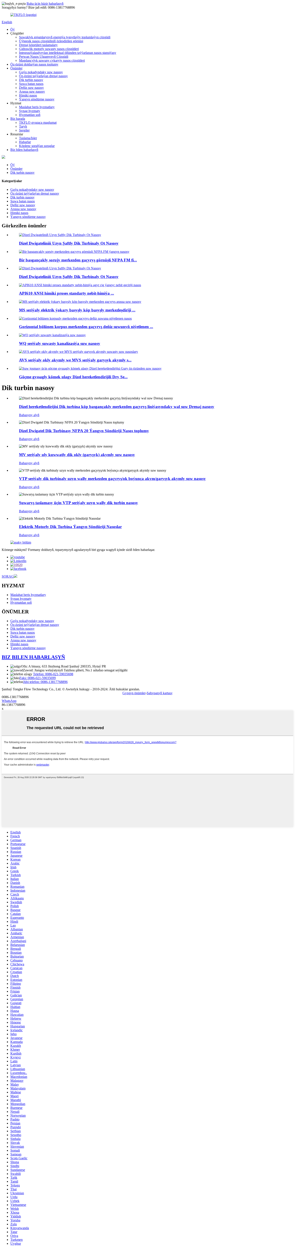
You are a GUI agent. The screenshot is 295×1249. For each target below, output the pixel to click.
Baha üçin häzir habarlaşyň (45, 3)
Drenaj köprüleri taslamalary (38, 45)
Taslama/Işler (28, 138)
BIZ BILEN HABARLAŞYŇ (33, 657)
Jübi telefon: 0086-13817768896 (45, 682)
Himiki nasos (28, 95)
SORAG (8, 576)
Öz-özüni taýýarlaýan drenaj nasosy (43, 76)
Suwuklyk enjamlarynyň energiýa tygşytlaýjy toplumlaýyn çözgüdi (64, 37)
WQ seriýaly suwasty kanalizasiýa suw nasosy (59, 343)
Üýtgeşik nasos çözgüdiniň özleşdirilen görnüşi (51, 41)
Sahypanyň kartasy (160, 693)
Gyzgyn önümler (134, 693)
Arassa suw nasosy (32, 91)
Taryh (23, 126)
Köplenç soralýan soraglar (37, 146)
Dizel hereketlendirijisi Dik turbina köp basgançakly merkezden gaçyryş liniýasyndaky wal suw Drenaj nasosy (116, 406)
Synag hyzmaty (29, 111)
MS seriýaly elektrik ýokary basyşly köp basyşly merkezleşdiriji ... (77, 310)
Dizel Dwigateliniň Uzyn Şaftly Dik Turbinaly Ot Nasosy (69, 243)
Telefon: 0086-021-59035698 (53, 674)
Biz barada (17, 118)
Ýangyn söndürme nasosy (36, 99)
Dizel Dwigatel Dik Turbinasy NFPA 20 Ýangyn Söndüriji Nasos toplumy (84, 430)
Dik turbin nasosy (31, 80)
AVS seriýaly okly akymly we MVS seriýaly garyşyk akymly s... (75, 360)
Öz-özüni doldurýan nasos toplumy (34, 64)
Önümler (16, 68)
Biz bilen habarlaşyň (24, 150)
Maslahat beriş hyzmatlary (37, 107)
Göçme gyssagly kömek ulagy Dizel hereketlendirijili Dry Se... (73, 377)
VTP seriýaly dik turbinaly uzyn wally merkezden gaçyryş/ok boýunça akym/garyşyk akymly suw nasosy (112, 478)
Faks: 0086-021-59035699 (37, 678)
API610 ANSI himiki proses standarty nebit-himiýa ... (66, 293)
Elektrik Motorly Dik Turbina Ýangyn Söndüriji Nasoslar (70, 526)
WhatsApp (9, 701)
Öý (12, 29)
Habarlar (25, 142)
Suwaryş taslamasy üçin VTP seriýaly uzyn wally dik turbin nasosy (78, 502)
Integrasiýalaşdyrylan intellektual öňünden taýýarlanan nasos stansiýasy (67, 53)
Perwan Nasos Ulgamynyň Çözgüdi (43, 56)
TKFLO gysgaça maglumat (38, 122)
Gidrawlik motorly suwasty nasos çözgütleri (49, 49)
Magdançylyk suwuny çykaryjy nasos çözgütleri (52, 60)
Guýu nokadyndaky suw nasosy (41, 72)
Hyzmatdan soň (29, 115)
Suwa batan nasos (31, 84)
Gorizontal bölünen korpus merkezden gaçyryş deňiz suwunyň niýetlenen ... (86, 326)
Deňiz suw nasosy (31, 87)
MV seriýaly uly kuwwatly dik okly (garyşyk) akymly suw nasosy (77, 454)
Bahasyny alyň (29, 415)
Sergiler (24, 130)
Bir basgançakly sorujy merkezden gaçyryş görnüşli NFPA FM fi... (78, 260)
